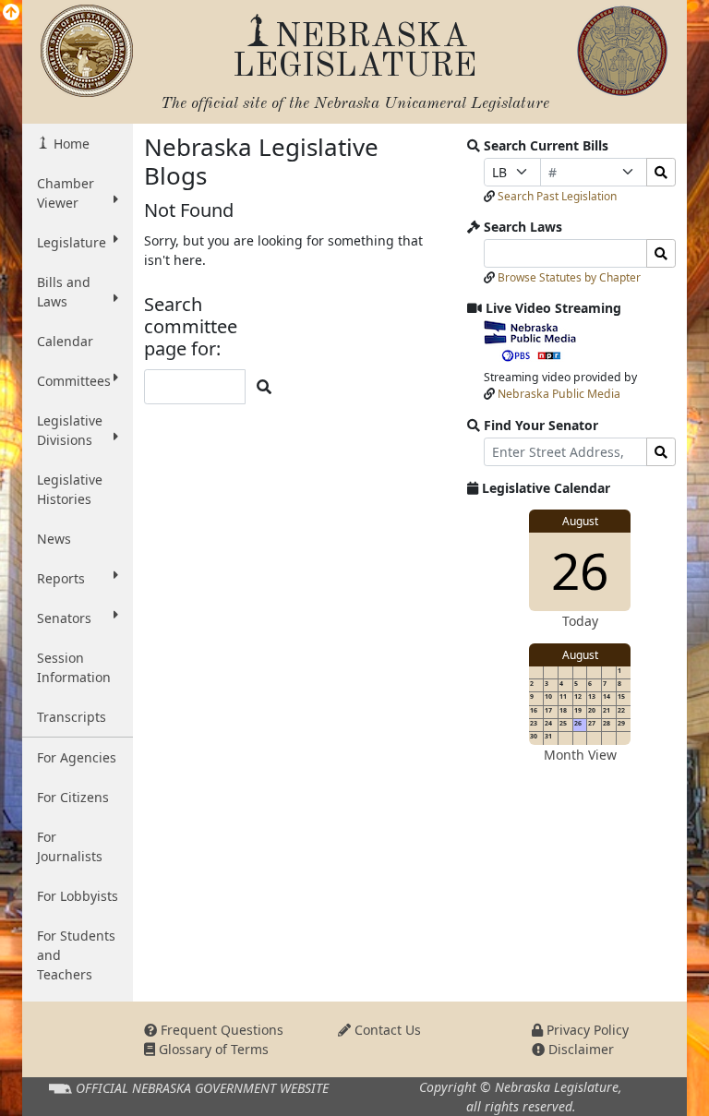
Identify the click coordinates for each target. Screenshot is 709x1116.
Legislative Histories (69, 489)
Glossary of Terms (212, 1049)
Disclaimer (579, 1049)
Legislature (71, 242)
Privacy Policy (586, 1029)
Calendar (65, 341)
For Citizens (73, 797)
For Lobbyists (77, 896)
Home (70, 143)
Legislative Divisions (69, 430)
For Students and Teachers (76, 955)
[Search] (661, 172)
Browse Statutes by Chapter (569, 277)
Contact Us (386, 1029)
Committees (74, 381)
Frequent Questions (220, 1029)
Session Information (74, 667)
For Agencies (76, 757)
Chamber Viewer (65, 192)
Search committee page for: (190, 327)
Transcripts (71, 717)
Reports (61, 578)
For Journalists (69, 846)
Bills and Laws (63, 291)
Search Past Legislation (557, 196)
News (54, 538)
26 (579, 570)
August (580, 521)
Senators (64, 618)
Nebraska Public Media (559, 394)
